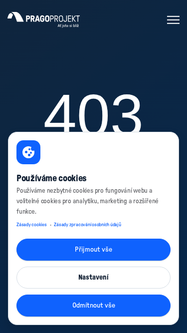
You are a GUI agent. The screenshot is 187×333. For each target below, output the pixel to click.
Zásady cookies (31, 224)
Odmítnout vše (93, 305)
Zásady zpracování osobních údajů (87, 224)
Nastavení (93, 277)
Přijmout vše (93, 249)
